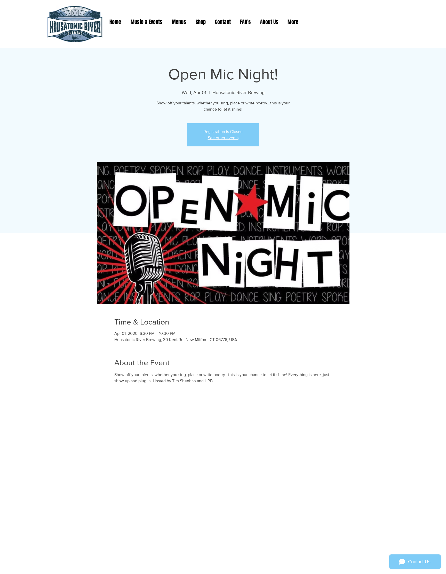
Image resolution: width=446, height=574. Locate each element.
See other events (223, 138)
